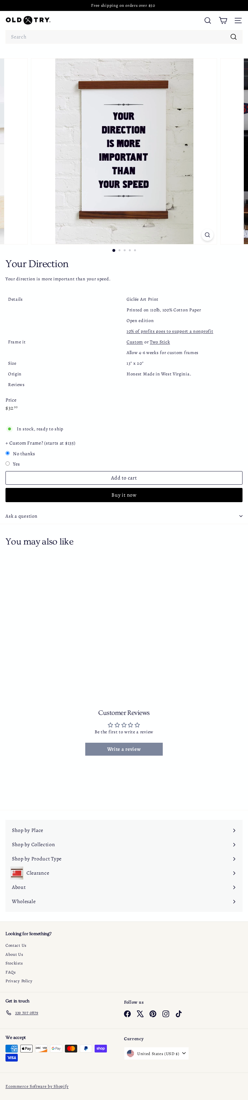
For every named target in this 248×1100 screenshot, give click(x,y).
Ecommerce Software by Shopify (36, 1086)
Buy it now (124, 495)
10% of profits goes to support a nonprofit (170, 331)
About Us (14, 954)
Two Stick (160, 342)
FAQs (10, 972)
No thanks (24, 453)
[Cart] (223, 20)
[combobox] (124, 37)
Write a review (124, 749)
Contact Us (15, 945)
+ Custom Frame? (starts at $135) (40, 443)
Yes (16, 464)
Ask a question (21, 516)
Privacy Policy (19, 981)
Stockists (14, 963)
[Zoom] (207, 235)
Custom (135, 342)
